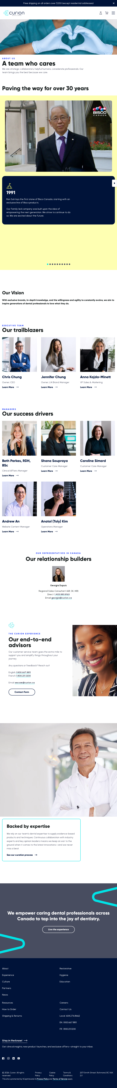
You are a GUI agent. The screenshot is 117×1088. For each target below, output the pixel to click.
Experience (8, 975)
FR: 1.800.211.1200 (68, 1029)
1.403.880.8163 (62, 594)
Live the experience (58, 929)
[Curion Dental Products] (14, 13)
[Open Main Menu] (113, 13)
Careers (64, 1002)
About (5, 968)
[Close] (114, 3)
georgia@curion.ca (61, 597)
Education (65, 981)
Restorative (65, 968)
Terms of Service (60, 1079)
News (5, 994)
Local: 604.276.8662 (70, 1015)
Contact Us (65, 1009)
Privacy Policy (43, 1079)
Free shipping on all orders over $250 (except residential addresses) (58, 3)
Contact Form (22, 692)
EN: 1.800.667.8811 (68, 1022)
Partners (6, 988)
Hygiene (64, 975)
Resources (7, 1002)
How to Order (9, 1009)
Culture (6, 981)
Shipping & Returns (12, 1015)
